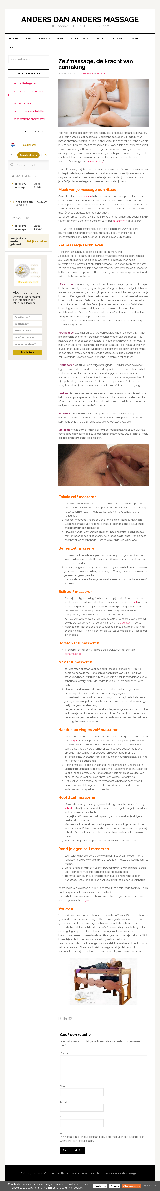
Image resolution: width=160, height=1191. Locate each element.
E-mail (64, 1101)
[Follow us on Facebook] (60, 1018)
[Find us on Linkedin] (65, 1018)
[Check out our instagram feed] (70, 1018)
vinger (73, 740)
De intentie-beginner (24, 83)
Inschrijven (27, 352)
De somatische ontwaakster (29, 119)
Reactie (65, 1053)
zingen (85, 900)
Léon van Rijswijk (59, 1173)
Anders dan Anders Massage (80, 19)
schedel (69, 808)
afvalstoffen (120, 220)
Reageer (101, 73)
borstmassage (73, 653)
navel (134, 602)
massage (86, 196)
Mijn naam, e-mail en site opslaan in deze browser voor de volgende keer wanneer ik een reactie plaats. (102, 1138)
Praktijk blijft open (23, 103)
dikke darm (126, 622)
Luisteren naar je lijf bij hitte (28, 111)
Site (62, 1117)
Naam (64, 1086)
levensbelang (95, 161)
